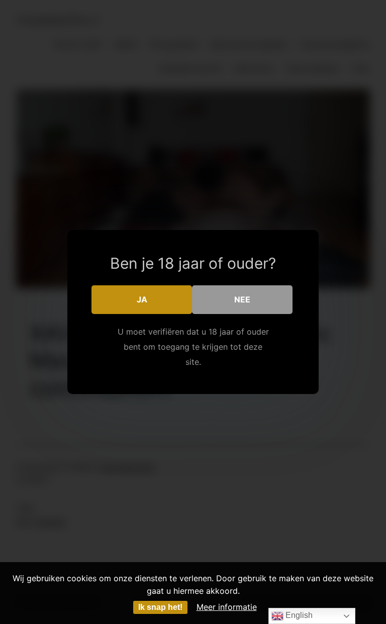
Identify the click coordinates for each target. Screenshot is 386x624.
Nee (242, 299)
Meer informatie (227, 607)
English (298, 615)
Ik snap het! (160, 607)
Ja (142, 299)
